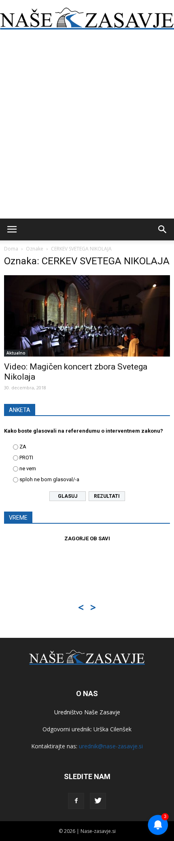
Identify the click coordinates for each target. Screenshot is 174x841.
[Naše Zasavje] (87, 19)
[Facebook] (76, 801)
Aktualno (15, 353)
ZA (22, 447)
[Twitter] (98, 801)
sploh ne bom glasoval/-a (49, 479)
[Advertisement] (87, 127)
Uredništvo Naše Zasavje (87, 712)
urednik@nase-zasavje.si (111, 746)
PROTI (26, 457)
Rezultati (107, 496)
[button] (162, 229)
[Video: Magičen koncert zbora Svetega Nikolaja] (87, 316)
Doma (11, 248)
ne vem (27, 468)
